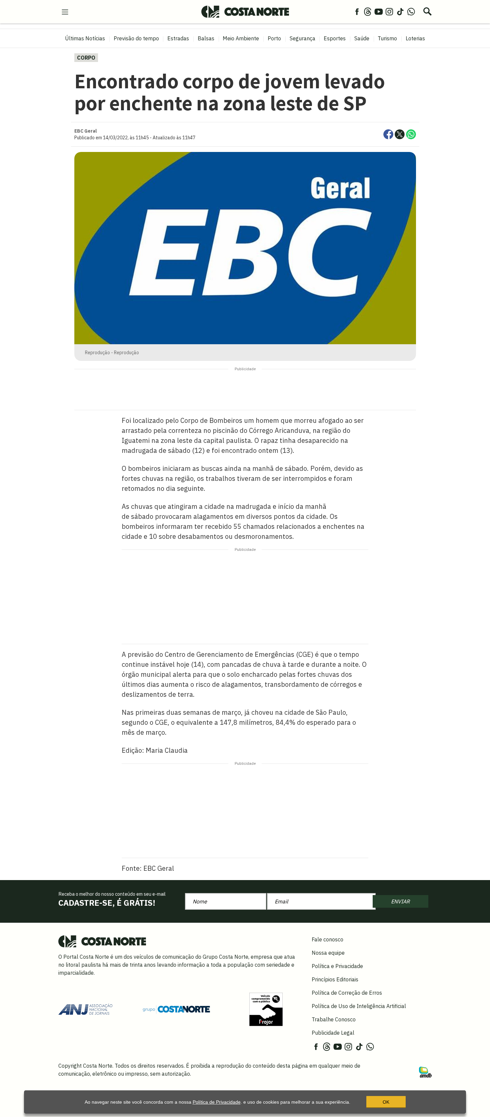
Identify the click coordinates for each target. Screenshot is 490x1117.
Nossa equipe (328, 952)
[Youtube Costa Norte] (378, 11)
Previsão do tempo (136, 38)
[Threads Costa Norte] (367, 11)
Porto (274, 38)
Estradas (178, 38)
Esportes (335, 38)
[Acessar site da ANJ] (85, 1008)
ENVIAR (400, 901)
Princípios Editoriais (335, 979)
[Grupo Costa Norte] (176, 1009)
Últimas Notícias (85, 38)
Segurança (302, 38)
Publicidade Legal (333, 1032)
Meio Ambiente (241, 38)
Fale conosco (327, 939)
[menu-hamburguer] (65, 11)
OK (386, 1102)
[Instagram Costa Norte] (389, 11)
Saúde (361, 38)
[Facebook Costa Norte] (357, 11)
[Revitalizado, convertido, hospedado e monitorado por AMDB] (425, 1071)
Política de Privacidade (217, 1102)
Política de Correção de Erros (347, 992)
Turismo (387, 38)
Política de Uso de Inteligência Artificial (359, 1006)
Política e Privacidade (337, 966)
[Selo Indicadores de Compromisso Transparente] (266, 1008)
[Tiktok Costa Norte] (400, 11)
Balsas (206, 38)
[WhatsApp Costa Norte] (411, 11)
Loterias (415, 38)
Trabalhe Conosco (334, 1019)
